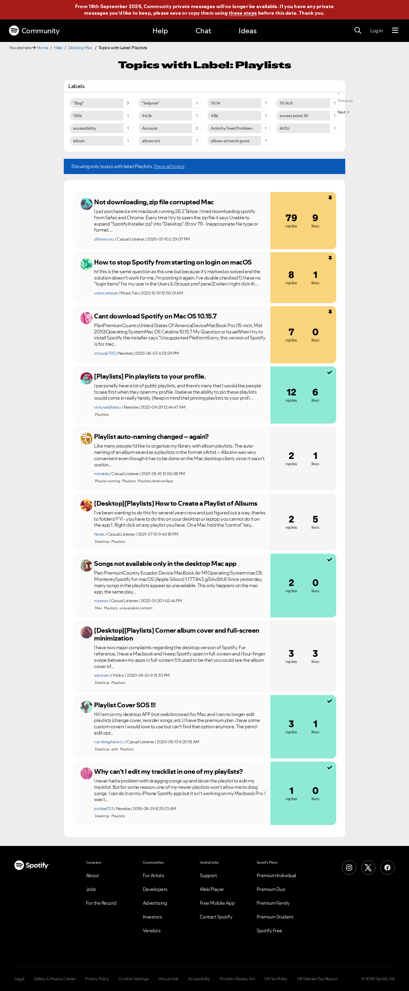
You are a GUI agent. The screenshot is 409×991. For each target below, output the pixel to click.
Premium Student (275, 916)
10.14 (215, 103)
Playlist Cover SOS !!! (124, 705)
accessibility (84, 128)
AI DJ (285, 128)
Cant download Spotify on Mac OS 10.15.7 (155, 316)
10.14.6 (286, 103)
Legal (19, 978)
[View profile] (87, 204)
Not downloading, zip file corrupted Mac (154, 202)
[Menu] (395, 30)
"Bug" (78, 103)
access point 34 (294, 116)
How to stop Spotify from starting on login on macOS (173, 262)
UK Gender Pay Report (317, 978)
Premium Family (273, 903)
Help (160, 31)
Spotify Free (269, 930)
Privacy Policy (97, 978)
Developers (155, 889)
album (79, 141)
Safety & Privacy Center (55, 978)
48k (214, 116)
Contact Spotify (216, 916)
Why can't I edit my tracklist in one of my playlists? (168, 771)
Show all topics (169, 166)
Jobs (91, 889)
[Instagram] (349, 867)
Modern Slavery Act (237, 978)
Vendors (152, 930)
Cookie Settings (133, 978)
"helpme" (150, 103)
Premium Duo (271, 889)
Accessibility (199, 978)
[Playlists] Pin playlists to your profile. (150, 376)
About (92, 875)
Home (42, 48)
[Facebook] (387, 867)
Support (208, 875)
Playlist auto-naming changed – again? (151, 436)
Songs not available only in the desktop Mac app (165, 563)
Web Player (212, 889)
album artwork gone (230, 141)
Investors (152, 916)
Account (149, 128)
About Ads (168, 978)
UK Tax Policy (275, 978)
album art (151, 141)
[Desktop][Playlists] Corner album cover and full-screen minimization (176, 634)
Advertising (155, 903)
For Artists (153, 875)
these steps (243, 13)
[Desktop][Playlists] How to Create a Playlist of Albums (175, 503)
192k (77, 116)
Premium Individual (276, 875)
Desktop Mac (80, 48)
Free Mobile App (217, 903)
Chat (203, 31)
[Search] (358, 30)
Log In (376, 30)
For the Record (101, 903)
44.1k (147, 116)
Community (41, 31)
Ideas (248, 31)
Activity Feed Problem (232, 128)
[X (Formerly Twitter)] (368, 867)
